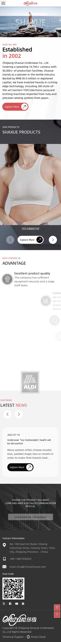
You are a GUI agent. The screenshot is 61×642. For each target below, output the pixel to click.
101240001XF (30, 228)
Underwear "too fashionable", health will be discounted (29, 438)
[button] (53, 240)
